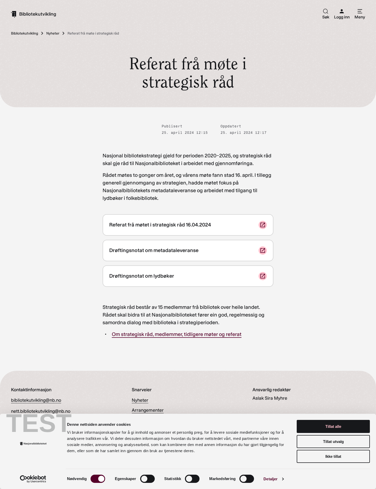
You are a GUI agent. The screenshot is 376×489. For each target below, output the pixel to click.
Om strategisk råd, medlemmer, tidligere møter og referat (176, 334)
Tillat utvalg (333, 441)
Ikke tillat (333, 456)
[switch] (147, 479)
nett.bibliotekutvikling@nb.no (40, 411)
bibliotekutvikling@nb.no (36, 400)
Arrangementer (148, 410)
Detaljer (270, 479)
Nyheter (140, 400)
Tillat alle (333, 426)
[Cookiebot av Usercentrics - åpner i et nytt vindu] (33, 479)
